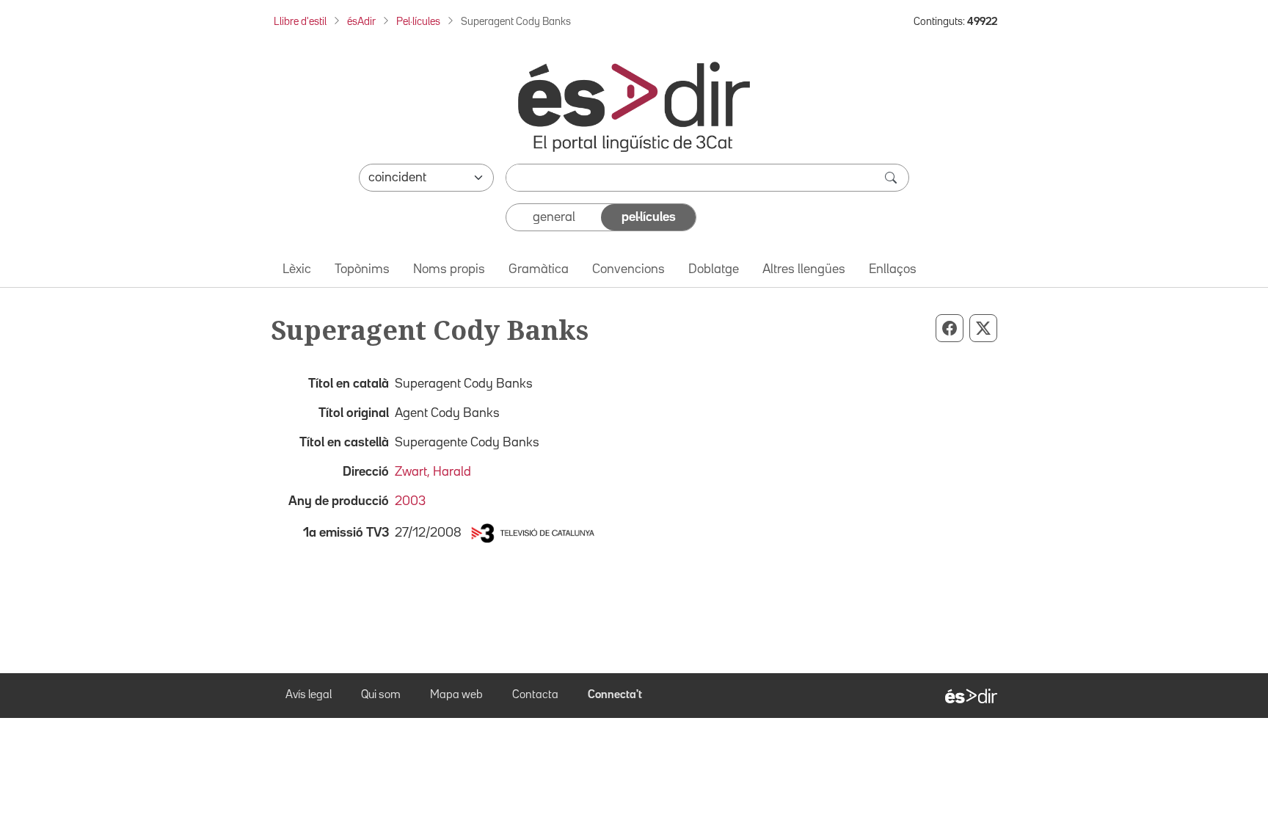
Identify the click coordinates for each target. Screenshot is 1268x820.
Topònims (362, 269)
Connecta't (615, 695)
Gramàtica (539, 269)
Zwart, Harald (433, 472)
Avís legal (308, 695)
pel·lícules (649, 217)
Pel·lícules (418, 21)
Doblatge (713, 269)
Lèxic (297, 269)
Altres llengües (803, 269)
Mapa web (456, 695)
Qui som (381, 695)
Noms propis (449, 269)
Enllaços (893, 269)
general (554, 217)
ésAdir (361, 21)
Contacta (535, 695)
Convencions (628, 269)
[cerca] (892, 177)
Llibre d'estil (300, 21)
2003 (410, 501)
